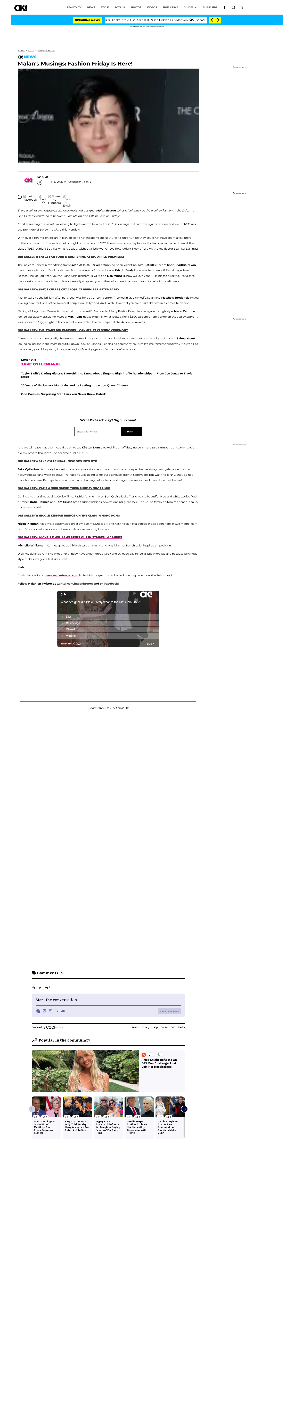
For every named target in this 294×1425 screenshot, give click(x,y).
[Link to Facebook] (224, 7)
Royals (120, 7)
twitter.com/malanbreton (75, 583)
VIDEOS (152, 7)
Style (105, 7)
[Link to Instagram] (233, 7)
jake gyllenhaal (46, 50)
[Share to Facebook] (30, 197)
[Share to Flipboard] (54, 197)
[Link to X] (242, 7)
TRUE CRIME (170, 7)
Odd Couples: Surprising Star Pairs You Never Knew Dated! (63, 394)
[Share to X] (42, 197)
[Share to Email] (67, 197)
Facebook (111, 583)
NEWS (91, 7)
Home (21, 50)
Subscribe (210, 7)
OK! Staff (42, 177)
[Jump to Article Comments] (20, 197)
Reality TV (74, 7)
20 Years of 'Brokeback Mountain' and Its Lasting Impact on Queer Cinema (74, 385)
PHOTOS (135, 7)
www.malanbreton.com (62, 575)
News (31, 50)
